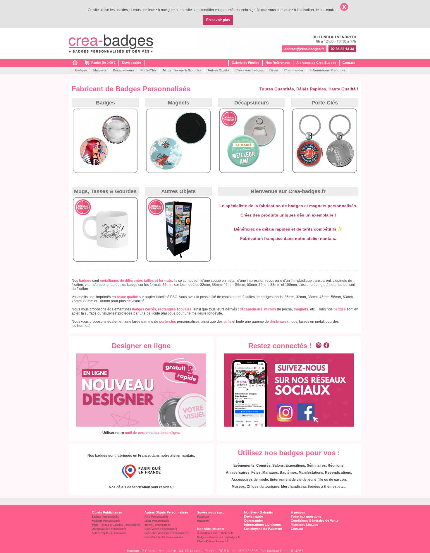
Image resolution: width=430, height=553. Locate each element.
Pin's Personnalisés (156, 516)
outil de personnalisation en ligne (152, 433)
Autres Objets (218, 70)
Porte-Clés (148, 70)
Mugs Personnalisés (157, 520)
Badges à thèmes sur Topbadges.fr (218, 537)
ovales (186, 309)
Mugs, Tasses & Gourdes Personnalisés (116, 524)
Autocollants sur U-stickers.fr (215, 533)
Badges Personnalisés (105, 516)
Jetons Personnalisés (158, 524)
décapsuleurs (251, 309)
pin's (227, 322)
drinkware (278, 322)
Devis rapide (131, 62)
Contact (349, 62)
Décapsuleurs (123, 70)
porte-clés (167, 322)
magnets (301, 309)
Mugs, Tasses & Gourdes (182, 70)
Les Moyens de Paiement (263, 528)
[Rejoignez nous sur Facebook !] (326, 346)
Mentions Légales (304, 524)
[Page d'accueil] (75, 64)
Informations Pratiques (327, 70)
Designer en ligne (141, 346)
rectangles (167, 309)
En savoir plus (218, 20)
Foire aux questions (306, 516)
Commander (293, 70)
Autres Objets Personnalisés (109, 533)
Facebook (203, 516)
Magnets (99, 70)
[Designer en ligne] (141, 390)
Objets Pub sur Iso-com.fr (213, 541)
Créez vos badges (249, 70)
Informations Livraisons (262, 524)
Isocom (133, 551)
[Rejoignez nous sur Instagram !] (318, 346)
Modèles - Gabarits (258, 512)
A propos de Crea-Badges (316, 62)
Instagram (203, 520)
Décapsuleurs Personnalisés (109, 529)
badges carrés (144, 309)
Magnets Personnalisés (106, 520)
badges (339, 309)
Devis (273, 70)
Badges (81, 70)
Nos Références (278, 62)
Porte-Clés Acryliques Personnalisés (167, 533)
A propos (298, 512)
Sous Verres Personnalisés (161, 529)
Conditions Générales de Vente (314, 520)
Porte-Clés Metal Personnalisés (164, 537)
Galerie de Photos (245, 62)
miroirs (270, 309)
